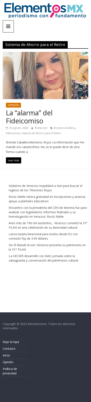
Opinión (8, 362)
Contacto (9, 349)
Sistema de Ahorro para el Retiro (41, 133)
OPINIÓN (13, 105)
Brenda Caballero (64, 128)
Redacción (41, 128)
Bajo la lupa (11, 342)
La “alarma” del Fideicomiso (29, 116)
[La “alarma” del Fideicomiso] (45, 54)
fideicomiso (13, 133)
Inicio (6, 355)
